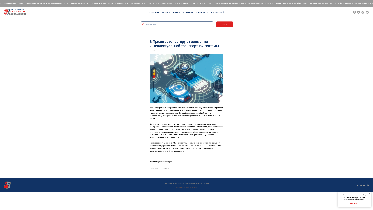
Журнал (176, 12)
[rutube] (362, 12)
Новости (166, 12)
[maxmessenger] (354, 12)
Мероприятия (202, 12)
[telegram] (357, 186)
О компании (154, 12)
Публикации (188, 12)
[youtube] (367, 186)
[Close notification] (370, 193)
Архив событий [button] (217, 12)
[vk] (358, 12)
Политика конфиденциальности (186, 187)
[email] (367, 12)
